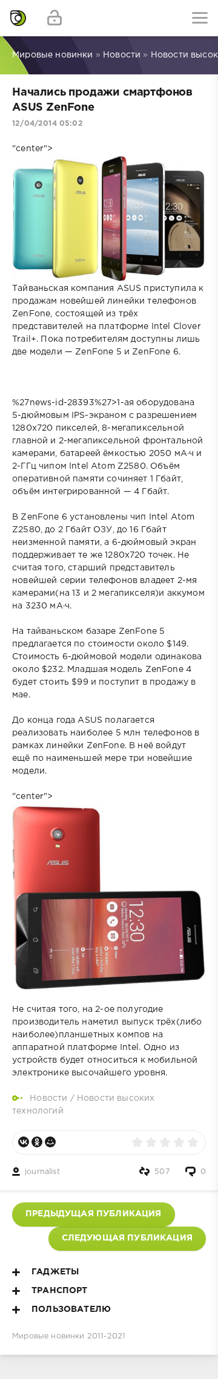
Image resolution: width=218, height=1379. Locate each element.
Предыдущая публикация (93, 1214)
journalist (42, 1172)
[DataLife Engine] (18, 18)
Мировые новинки (48, 1336)
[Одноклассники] (36, 1141)
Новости (48, 1098)
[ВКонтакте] (23, 1141)
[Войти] (54, 18)
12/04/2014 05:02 (47, 123)
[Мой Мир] (50, 1141)
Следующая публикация (127, 1238)
